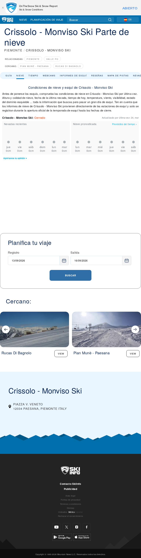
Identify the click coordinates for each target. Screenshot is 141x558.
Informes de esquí (73, 75)
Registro (13, 252)
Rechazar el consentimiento (70, 516)
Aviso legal (70, 495)
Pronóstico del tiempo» (124, 124)
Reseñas (97, 75)
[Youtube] (56, 527)
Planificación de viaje (46, 19)
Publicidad (70, 489)
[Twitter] (66, 527)
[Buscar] (110, 19)
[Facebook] (87, 527)
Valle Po (52, 59)
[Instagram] (77, 527)
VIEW (61, 353)
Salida (74, 252)
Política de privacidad (70, 499)
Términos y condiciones (70, 504)
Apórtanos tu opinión (14, 158)
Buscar (70, 275)
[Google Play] (62, 537)
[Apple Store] (82, 537)
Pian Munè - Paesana (34, 66)
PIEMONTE (13, 50)
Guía (9, 75)
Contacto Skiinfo (70, 484)
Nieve (23, 19)
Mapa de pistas (118, 75)
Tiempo (33, 75)
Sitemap (70, 508)
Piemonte (33, 59)
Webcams (49, 75)
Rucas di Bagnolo (68, 66)
